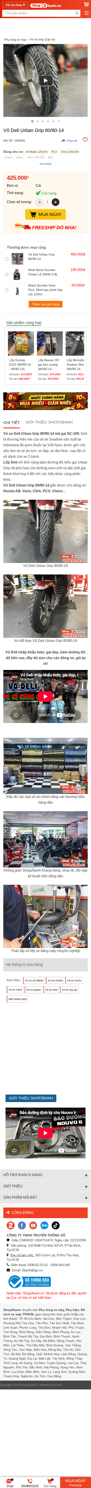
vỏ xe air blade (34, 980)
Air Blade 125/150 (36, 151)
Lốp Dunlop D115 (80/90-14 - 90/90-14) (20, 364)
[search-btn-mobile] (76, 13)
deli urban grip (18, 999)
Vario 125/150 (35, 157)
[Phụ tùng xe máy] (45, 5)
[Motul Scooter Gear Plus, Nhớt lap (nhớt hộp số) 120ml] (18, 289)
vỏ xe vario (74, 980)
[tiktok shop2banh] (56, 1225)
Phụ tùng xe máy (15, 39)
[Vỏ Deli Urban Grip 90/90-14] (18, 258)
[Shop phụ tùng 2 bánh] (22, 1225)
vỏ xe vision (55, 980)
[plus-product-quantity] (55, 202)
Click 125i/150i (70, 151)
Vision (8, 157)
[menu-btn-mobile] (86, 13)
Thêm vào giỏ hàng (45, 304)
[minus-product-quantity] (39, 202)
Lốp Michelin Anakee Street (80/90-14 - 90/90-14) (77, 364)
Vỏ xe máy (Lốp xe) (42, 39)
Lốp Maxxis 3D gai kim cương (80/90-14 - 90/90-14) (48, 364)
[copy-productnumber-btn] (69, 140)
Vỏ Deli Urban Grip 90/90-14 (41, 257)
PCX (54, 151)
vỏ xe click (15, 989)
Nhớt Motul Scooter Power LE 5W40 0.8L (43, 272)
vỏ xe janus (34, 989)
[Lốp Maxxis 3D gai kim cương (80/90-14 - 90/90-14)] (50, 343)
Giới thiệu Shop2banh (49, 422)
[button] (32, 121)
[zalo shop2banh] (44, 1225)
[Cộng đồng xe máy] (11, 1225)
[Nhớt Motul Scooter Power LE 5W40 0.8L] (18, 274)
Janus (19, 157)
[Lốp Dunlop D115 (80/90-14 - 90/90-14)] (21, 343)
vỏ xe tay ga (69, 989)
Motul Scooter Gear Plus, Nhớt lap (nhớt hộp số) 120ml (45, 290)
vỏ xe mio (51, 989)
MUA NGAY (49, 214)
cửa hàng (14, 5)
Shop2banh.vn (30, 1385)
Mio (50, 157)
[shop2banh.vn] (33, 1225)
